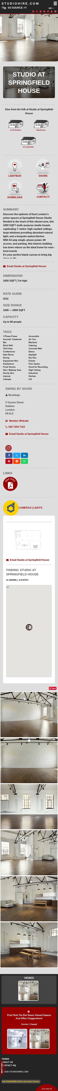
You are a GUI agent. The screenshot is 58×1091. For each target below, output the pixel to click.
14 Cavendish (28, 147)
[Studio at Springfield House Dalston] (28, 991)
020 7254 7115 (17, 427)
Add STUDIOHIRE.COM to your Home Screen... (21, 1081)
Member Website (19, 421)
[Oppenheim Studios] (17, 1039)
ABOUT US (7, 1062)
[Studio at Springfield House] (39, 1039)
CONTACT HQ (9, 1065)
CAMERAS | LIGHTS (30, 507)
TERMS (5, 1059)
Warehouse (40, 130)
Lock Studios (15, 130)
